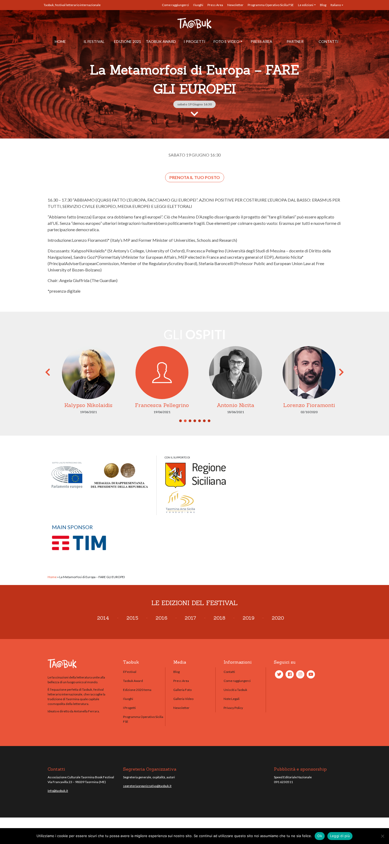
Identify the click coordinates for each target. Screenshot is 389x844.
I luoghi (198, 5)
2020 (278, 618)
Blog (323, 5)
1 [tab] (180, 420)
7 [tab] (209, 420)
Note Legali (231, 699)
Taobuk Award (161, 41)
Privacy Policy (233, 708)
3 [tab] (190, 420)
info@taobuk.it (58, 791)
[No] (382, 836)
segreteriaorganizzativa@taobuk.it (147, 786)
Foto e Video (226, 41)
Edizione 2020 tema (137, 690)
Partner (295, 41)
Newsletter (235, 5)
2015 (132, 618)
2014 (103, 618)
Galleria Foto (182, 690)
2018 (219, 618)
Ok (319, 836)
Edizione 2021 (127, 41)
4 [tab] (194, 420)
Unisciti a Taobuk (235, 690)
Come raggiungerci (175, 5)
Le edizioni (305, 5)
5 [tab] (199, 420)
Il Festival (94, 41)
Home (60, 41)
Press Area (215, 5)
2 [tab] (185, 420)
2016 (161, 618)
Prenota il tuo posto (194, 177)
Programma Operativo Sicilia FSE (271, 5)
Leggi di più (340, 836)
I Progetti (194, 41)
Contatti (328, 41)
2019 (248, 618)
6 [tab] (204, 420)
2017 (190, 618)
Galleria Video (183, 699)
